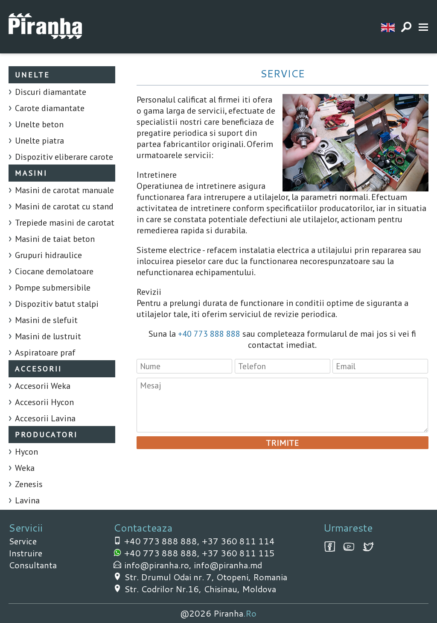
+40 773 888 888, (163, 541)
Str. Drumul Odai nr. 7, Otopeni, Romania (205, 577)
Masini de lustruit (48, 336)
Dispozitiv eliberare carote (64, 156)
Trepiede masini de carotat (64, 222)
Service (23, 541)
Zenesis (29, 484)
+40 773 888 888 (209, 333)
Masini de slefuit (46, 320)
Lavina (27, 500)
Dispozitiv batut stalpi (57, 303)
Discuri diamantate (50, 91)
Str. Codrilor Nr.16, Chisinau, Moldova (200, 589)
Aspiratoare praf (45, 352)
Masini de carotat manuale (64, 190)
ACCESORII (38, 368)
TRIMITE (282, 442)
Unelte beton (39, 124)
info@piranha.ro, (159, 565)
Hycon (26, 451)
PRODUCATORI (46, 434)
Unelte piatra (39, 140)
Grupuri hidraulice (48, 255)
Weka (25, 467)
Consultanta (33, 565)
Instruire (25, 553)
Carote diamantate (49, 108)
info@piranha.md (228, 565)
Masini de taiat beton (55, 238)
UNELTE (32, 74)
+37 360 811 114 (238, 541)
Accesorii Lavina (45, 418)
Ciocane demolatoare (54, 271)
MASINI (31, 173)
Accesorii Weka (42, 385)
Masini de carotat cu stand (64, 206)
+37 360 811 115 (238, 553)
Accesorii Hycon (44, 402)
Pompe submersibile (52, 287)
